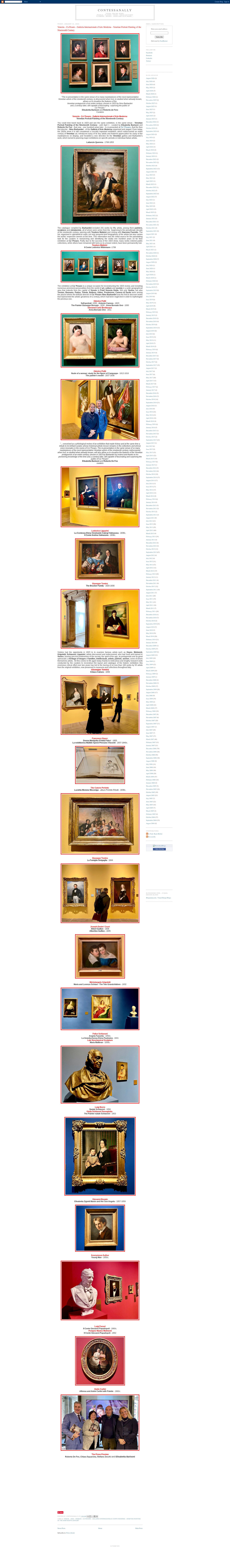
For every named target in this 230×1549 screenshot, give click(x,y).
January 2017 (150, 390)
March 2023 (150, 184)
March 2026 (150, 94)
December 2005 (151, 786)
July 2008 (149, 695)
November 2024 (151, 125)
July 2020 (149, 265)
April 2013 (149, 530)
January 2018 (150, 352)
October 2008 (150, 686)
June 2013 (149, 524)
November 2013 (151, 508)
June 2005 (149, 801)
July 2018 (149, 334)
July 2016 (149, 409)
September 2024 (151, 131)
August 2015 (150, 443)
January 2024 (150, 156)
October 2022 (150, 190)
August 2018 (150, 331)
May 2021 (149, 243)
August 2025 (150, 106)
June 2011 (149, 599)
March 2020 (150, 278)
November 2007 (151, 717)
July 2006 (149, 764)
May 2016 (149, 415)
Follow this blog (159, 849)
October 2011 (150, 586)
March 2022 (150, 212)
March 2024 (150, 150)
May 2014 (149, 490)
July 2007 (149, 730)
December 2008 (151, 680)
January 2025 (150, 119)
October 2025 (150, 103)
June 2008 (149, 699)
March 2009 (150, 671)
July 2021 (149, 237)
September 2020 (151, 259)
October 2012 (150, 549)
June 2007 (149, 733)
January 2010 (150, 642)
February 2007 (151, 742)
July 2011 (149, 596)
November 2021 (151, 225)
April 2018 (149, 343)
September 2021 (151, 231)
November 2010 (151, 618)
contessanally (115, 10)
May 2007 (149, 736)
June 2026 (149, 84)
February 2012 (151, 574)
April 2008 (149, 705)
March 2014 (150, 496)
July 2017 (149, 371)
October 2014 (150, 474)
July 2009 (149, 658)
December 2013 (151, 505)
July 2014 (149, 483)
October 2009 (150, 649)
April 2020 (149, 275)
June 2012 (149, 561)
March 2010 (150, 636)
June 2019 (149, 299)
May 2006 (149, 770)
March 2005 (150, 811)
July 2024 (149, 137)
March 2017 (150, 384)
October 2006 (150, 755)
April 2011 (149, 605)
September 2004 (151, 820)
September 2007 (151, 724)
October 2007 (150, 720)
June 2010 (149, 630)
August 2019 (150, 293)
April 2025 (149, 116)
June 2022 (149, 203)
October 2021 (150, 228)
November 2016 (151, 396)
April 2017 (149, 381)
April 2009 (149, 667)
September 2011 (151, 589)
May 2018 (149, 340)
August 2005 (150, 795)
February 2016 (151, 424)
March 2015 (150, 458)
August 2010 (150, 627)
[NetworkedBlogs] (159, 846)
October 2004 (150, 817)
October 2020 (150, 256)
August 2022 (150, 197)
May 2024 (149, 144)
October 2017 (150, 362)
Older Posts (139, 1528)
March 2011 (150, 608)
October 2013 (150, 511)
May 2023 (149, 178)
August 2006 (150, 761)
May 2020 (149, 271)
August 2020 (150, 262)
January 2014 (150, 502)
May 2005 (149, 805)
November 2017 (151, 359)
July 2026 (149, 81)
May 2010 (149, 633)
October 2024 (150, 128)
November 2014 (151, 471)
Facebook (149, 53)
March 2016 (150, 421)
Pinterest (149, 55)
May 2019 (149, 303)
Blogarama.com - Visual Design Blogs (158, 898)
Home (100, 1528)
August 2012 (150, 555)
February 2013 (151, 536)
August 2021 (150, 234)
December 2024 (151, 122)
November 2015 (151, 434)
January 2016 (150, 427)
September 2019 (151, 290)
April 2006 (149, 773)
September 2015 (151, 440)
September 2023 (151, 169)
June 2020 (149, 268)
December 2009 (151, 646)
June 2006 (149, 767)
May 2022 (149, 206)
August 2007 (150, 727)
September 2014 (151, 477)
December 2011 (151, 580)
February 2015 (151, 462)
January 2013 (150, 540)
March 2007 (150, 739)
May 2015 (149, 452)
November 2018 (151, 321)
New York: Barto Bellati (154, 834)
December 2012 (151, 543)
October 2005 (150, 792)
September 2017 (151, 365)
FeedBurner (163, 41)
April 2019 (149, 306)
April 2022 (149, 209)
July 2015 (149, 446)
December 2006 (151, 748)
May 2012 (149, 565)
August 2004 (150, 823)
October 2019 (150, 287)
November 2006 (151, 752)
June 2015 (149, 449)
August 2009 (150, 655)
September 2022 (151, 193)
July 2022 (149, 200)
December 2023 (151, 159)
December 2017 (151, 356)
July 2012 (149, 558)
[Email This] (88, 1516)
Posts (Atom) (70, 1533)
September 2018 (151, 328)
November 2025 (151, 100)
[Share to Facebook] (94, 1516)
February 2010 (151, 639)
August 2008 (150, 692)
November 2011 (151, 583)
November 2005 (151, 789)
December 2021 (151, 222)
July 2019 (149, 296)
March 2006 (150, 777)
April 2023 (149, 181)
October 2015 (150, 437)
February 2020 (151, 281)
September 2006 (151, 758)
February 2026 (151, 97)
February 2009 (151, 674)
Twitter (148, 61)
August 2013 (150, 518)
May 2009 (149, 664)
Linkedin (149, 58)
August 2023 (150, 172)
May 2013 (149, 527)
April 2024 (149, 147)
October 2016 (150, 399)
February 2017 (151, 387)
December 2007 (151, 714)
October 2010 (150, 621)
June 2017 (149, 374)
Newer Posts (61, 1528)
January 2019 (150, 315)
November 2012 (151, 546)
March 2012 (150, 571)
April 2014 (149, 493)
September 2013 (151, 515)
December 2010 (151, 614)
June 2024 (149, 140)
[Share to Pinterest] (97, 1516)
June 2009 (149, 661)
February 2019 (151, 312)
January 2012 (150, 577)
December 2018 (151, 318)
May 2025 (149, 112)
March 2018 (150, 346)
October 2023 (150, 165)
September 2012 (151, 552)
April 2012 (149, 568)
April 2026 (149, 91)
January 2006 (150, 783)
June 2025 (149, 109)
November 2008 (151, 683)
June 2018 (149, 337)
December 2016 (151, 393)
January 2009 (150, 677)
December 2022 (151, 187)
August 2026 (150, 78)
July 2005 (149, 798)
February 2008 (151, 711)
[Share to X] (92, 1516)
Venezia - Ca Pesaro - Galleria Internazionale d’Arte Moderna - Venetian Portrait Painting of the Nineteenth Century (99, 28)
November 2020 (151, 253)
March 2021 (150, 250)
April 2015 (149, 455)
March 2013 (150, 533)
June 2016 (149, 412)
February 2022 (151, 215)
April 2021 (149, 246)
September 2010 (151, 624)
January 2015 (150, 465)
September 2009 (151, 652)
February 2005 (151, 814)
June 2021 (149, 240)
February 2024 (151, 153)
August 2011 (150, 593)
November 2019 (151, 284)
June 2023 (149, 175)
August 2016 (150, 405)
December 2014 (151, 468)
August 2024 (150, 134)
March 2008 (150, 708)
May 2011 (149, 602)
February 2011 (151, 611)
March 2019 (150, 309)
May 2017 (149, 377)
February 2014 (151, 499)
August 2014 (150, 480)
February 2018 (151, 349)
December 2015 (151, 430)
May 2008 (149, 702)
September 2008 (151, 689)
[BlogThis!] (90, 1516)
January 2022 (150, 218)
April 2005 (149, 808)
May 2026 (149, 87)
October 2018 (150, 324)
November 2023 (151, 162)
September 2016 (151, 402)
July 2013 (149, 521)
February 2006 (151, 780)
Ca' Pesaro (126, 127)
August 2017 (150, 368)
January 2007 (150, 745)
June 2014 (149, 487)
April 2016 (149, 418)
